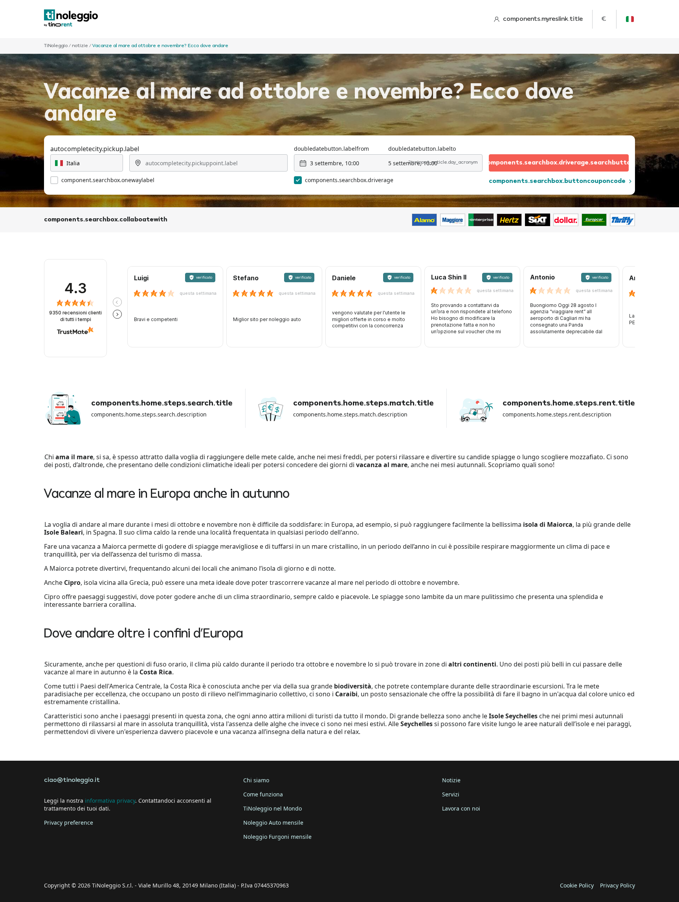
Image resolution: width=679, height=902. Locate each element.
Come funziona (263, 794)
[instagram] (96, 861)
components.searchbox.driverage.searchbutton (559, 163)
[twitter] (74, 861)
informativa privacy (110, 800)
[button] (117, 302)
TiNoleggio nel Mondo (272, 808)
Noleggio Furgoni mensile (277, 836)
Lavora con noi (461, 808)
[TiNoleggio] (71, 19)
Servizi (450, 794)
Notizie (451, 780)
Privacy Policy (617, 885)
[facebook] (52, 861)
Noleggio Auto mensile (273, 822)
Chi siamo (256, 780)
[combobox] (86, 163)
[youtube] (118, 861)
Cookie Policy (577, 885)
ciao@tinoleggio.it (72, 780)
